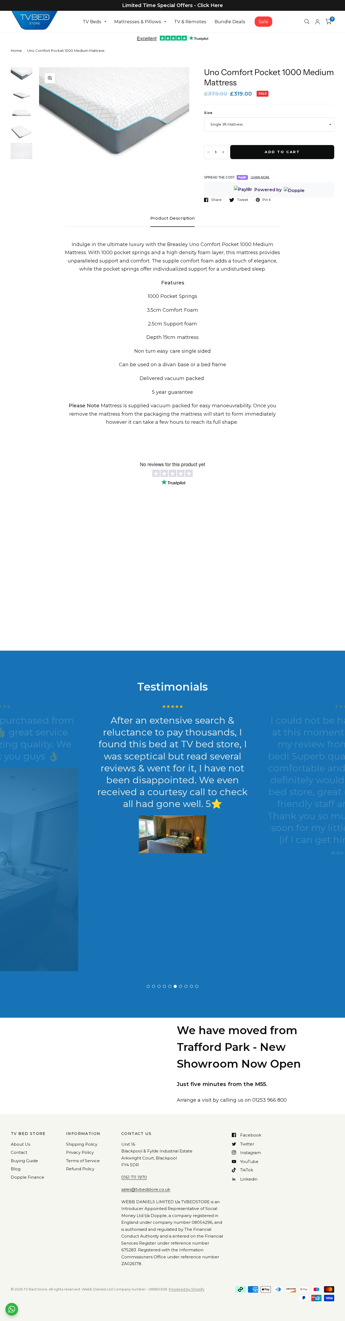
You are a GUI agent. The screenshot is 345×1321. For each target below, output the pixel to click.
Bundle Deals (230, 21)
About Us (20, 1144)
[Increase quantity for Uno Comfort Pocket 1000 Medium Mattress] (223, 152)
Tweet (242, 200)
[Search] (307, 21)
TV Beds (92, 21)
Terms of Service (83, 1160)
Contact (19, 1152)
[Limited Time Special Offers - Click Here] (172, 5)
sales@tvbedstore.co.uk (145, 1189)
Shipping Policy (81, 1144)
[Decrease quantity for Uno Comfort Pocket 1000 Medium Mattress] (208, 152)
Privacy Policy (80, 1152)
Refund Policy (80, 1168)
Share (216, 200)
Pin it (267, 200)
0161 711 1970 (134, 1177)
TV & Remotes (190, 21)
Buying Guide (24, 1160)
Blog (15, 1168)
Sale (263, 21)
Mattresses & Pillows (137, 21)
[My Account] (317, 21)
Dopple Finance (27, 1177)
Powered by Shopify (186, 1289)
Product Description (172, 218)
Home (16, 50)
